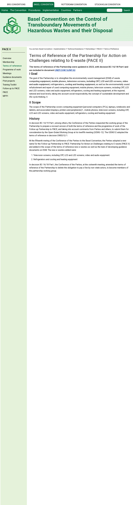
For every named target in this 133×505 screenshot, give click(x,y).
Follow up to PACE (11, 88)
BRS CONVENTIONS (16, 4)
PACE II (99, 49)
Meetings (7, 73)
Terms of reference (12, 66)
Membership (8, 62)
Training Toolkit (9, 84)
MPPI (5, 96)
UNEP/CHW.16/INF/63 (65, 70)
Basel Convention (43, 4)
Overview (7, 58)
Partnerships (90, 49)
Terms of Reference (111, 49)
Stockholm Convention (107, 4)
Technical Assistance (76, 49)
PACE (5, 92)
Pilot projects (9, 81)
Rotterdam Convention (74, 4)
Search (127, 10)
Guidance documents (12, 77)
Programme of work (12, 69)
